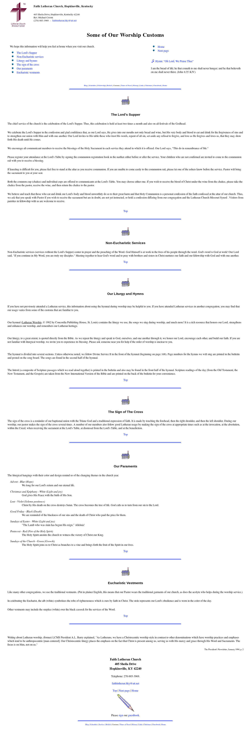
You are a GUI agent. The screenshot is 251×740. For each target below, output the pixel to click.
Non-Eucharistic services (30, 56)
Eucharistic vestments (28, 72)
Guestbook (157, 85)
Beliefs (109, 85)
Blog (85, 85)
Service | (102, 724)
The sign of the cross (28, 64)
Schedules (92, 85)
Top (125, 211)
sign (121, 715)
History (135, 85)
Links (142, 85)
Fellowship (101, 85)
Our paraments (25, 68)
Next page (163, 50)
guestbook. (134, 715)
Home (161, 46)
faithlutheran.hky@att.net (64, 20)
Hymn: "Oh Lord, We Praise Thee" (174, 61)
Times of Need (126, 85)
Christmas (148, 85)
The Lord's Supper (27, 52)
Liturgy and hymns (27, 60)
